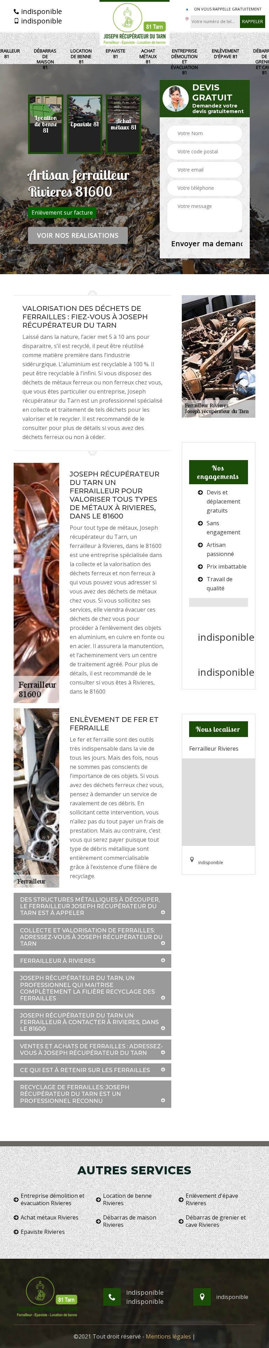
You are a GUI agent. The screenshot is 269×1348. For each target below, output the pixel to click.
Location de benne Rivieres (127, 1199)
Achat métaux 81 (148, 56)
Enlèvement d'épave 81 (225, 53)
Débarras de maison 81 (45, 59)
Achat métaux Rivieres (49, 1217)
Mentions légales (168, 1336)
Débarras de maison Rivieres (129, 1221)
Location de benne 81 (81, 56)
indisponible (40, 11)
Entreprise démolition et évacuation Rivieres (52, 1199)
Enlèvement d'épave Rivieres (212, 1199)
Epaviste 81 (115, 53)
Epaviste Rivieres (43, 1232)
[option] (45, 124)
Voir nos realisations (78, 235)
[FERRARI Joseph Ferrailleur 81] (134, 23)
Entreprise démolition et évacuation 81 (184, 62)
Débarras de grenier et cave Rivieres (216, 1221)
